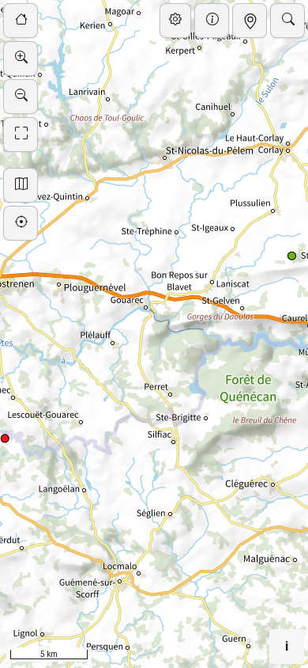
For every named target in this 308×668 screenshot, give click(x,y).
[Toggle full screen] (20, 134)
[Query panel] (249, 20)
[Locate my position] (20, 223)
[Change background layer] (20, 185)
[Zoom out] (20, 96)
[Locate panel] (287, 20)
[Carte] (175, 20)
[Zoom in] (20, 58)
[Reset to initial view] (20, 20)
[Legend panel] (211, 20)
